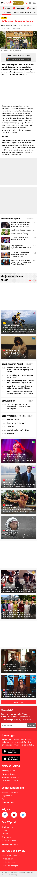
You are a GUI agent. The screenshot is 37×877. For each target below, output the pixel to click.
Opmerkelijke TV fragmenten (22, 12)
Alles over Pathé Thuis (10, 777)
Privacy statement (9, 859)
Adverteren (6, 837)
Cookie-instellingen (10, 866)
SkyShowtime (7, 827)
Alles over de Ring (9, 802)
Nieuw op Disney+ (9, 774)
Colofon (5, 834)
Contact (5, 830)
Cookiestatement (9, 862)
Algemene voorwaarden (11, 856)
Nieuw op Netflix (8, 771)
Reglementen (7, 796)
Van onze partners (9, 841)
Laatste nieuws (6, 12)
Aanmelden (31, 726)
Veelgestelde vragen (10, 792)
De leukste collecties (10, 781)
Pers (3, 799)
